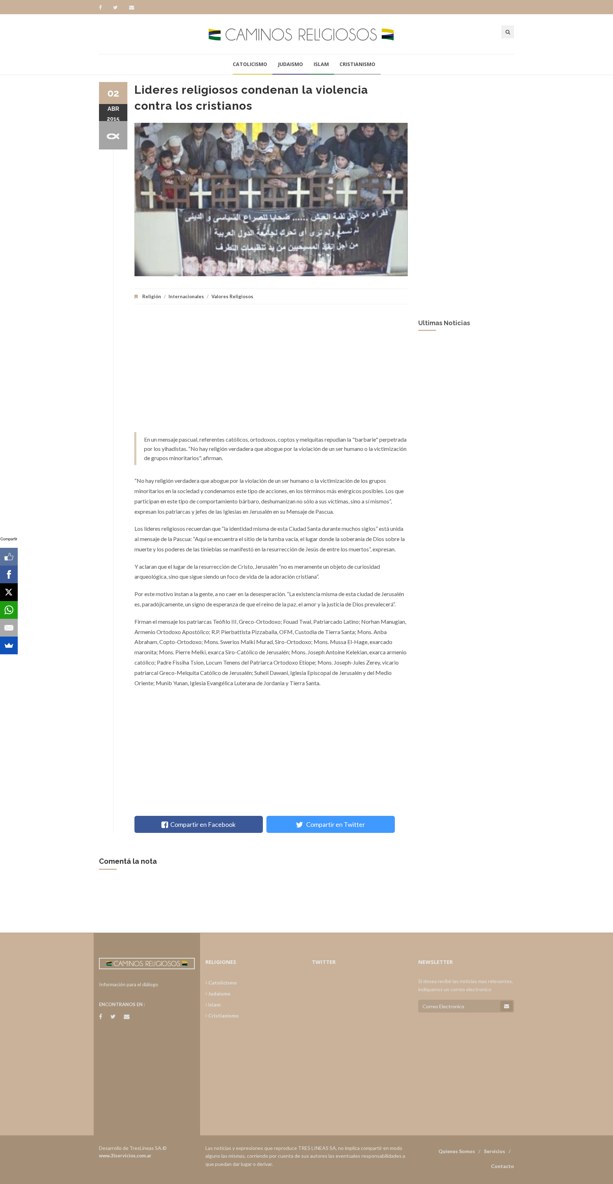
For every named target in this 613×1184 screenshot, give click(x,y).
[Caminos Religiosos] (306, 34)
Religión (151, 296)
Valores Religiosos (232, 296)
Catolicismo (250, 64)
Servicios (494, 1151)
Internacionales (186, 296)
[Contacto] (131, 7)
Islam (321, 64)
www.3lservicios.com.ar (125, 1155)
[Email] (9, 628)
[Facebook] (104, 7)
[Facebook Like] (9, 557)
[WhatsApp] (9, 610)
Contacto (502, 1166)
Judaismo (290, 64)
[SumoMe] (9, 645)
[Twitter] (119, 7)
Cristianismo (357, 64)
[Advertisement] (271, 371)
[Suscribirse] (506, 1006)
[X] (9, 592)
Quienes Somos (456, 1151)
